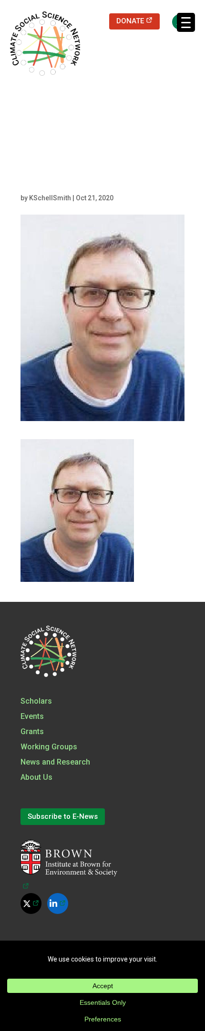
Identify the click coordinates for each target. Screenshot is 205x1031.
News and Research (55, 761)
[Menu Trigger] (186, 22)
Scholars (36, 701)
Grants (32, 731)
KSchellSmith (50, 198)
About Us (36, 777)
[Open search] (175, 21)
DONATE (138, 20)
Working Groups (48, 746)
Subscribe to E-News (63, 816)
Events (32, 716)
